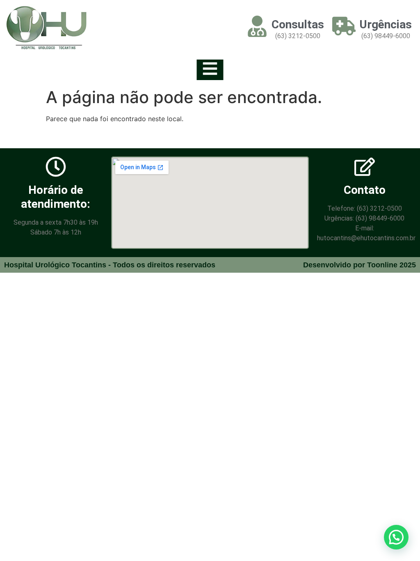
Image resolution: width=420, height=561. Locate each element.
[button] (396, 537)
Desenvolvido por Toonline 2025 (359, 265)
